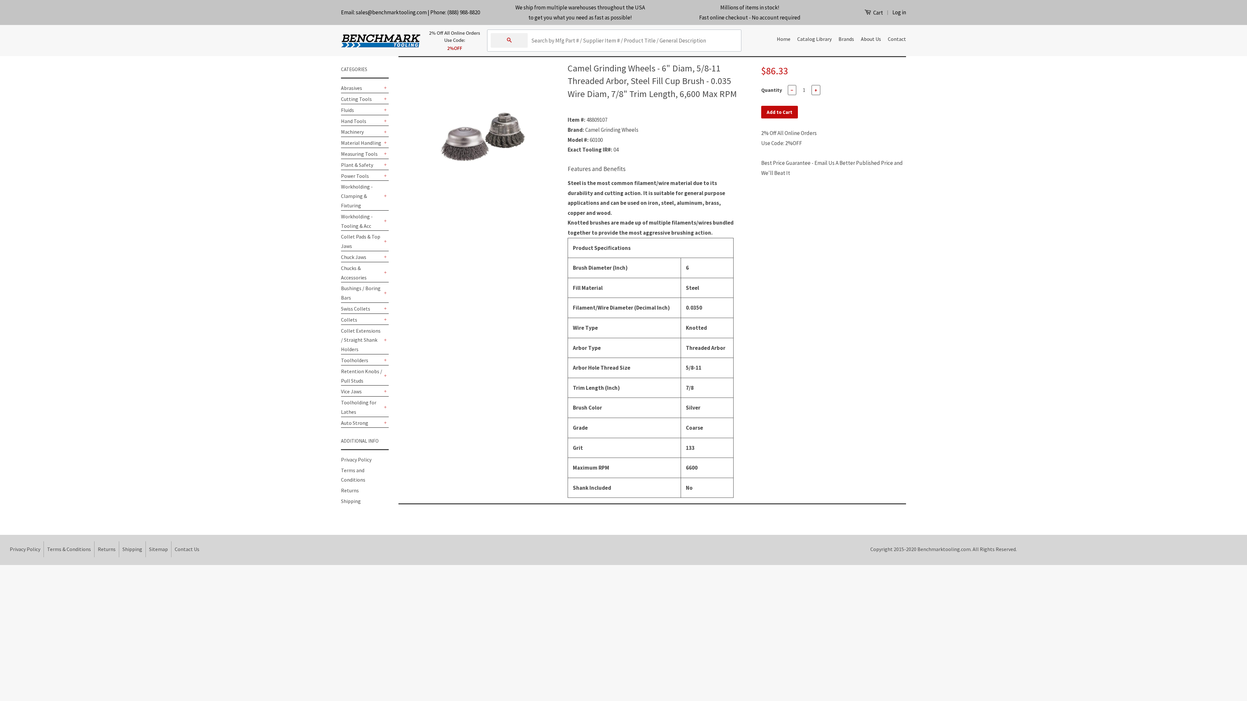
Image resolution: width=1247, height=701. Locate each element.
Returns (350, 490)
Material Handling (361, 143)
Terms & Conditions (69, 549)
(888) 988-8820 (463, 12)
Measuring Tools (359, 154)
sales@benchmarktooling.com (391, 12)
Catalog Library (814, 39)
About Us (871, 39)
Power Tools (355, 176)
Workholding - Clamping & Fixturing (357, 196)
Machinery (352, 132)
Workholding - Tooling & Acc (357, 221)
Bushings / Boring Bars (361, 293)
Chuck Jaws (353, 257)
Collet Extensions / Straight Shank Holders (361, 340)
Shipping (351, 501)
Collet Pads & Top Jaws (360, 241)
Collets (349, 319)
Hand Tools (353, 121)
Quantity (771, 90)
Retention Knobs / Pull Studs (361, 376)
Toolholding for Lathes (358, 407)
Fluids (347, 110)
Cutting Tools (356, 99)
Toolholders (354, 360)
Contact (897, 39)
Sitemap (158, 549)
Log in (899, 12)
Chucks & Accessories (354, 273)
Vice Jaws (351, 391)
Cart (877, 12)
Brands (846, 39)
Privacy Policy (356, 459)
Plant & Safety (357, 165)
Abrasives (351, 88)
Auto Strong (354, 423)
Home (783, 39)
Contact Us (187, 549)
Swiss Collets (355, 308)
